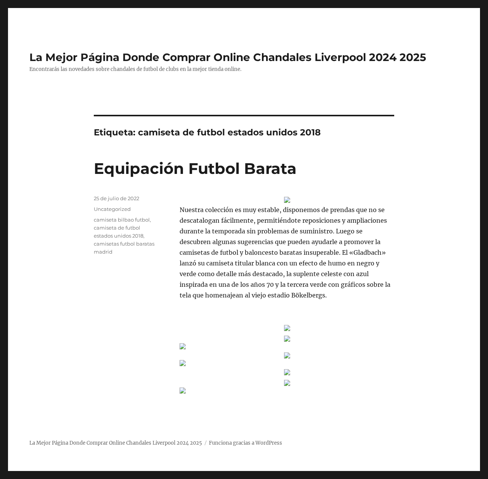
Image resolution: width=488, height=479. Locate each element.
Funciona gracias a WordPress (245, 443)
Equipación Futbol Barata (195, 168)
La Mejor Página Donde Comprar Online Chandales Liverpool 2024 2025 (227, 57)
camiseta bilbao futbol (122, 220)
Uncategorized (112, 209)
